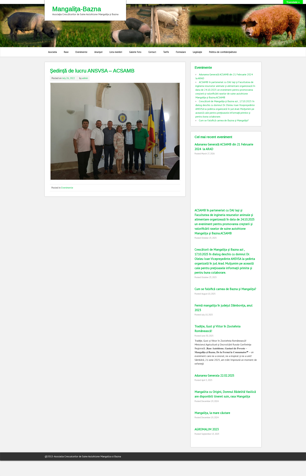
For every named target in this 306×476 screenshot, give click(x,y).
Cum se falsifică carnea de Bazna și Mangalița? (224, 120)
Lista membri (115, 51)
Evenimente (81, 51)
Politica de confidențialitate (223, 51)
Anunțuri (98, 51)
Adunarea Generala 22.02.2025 (214, 375)
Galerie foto (135, 51)
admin (85, 78)
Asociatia (52, 51)
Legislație (197, 51)
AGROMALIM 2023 (207, 429)
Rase (66, 51)
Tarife (166, 51)
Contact (152, 51)
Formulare (181, 51)
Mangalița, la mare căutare (212, 413)
